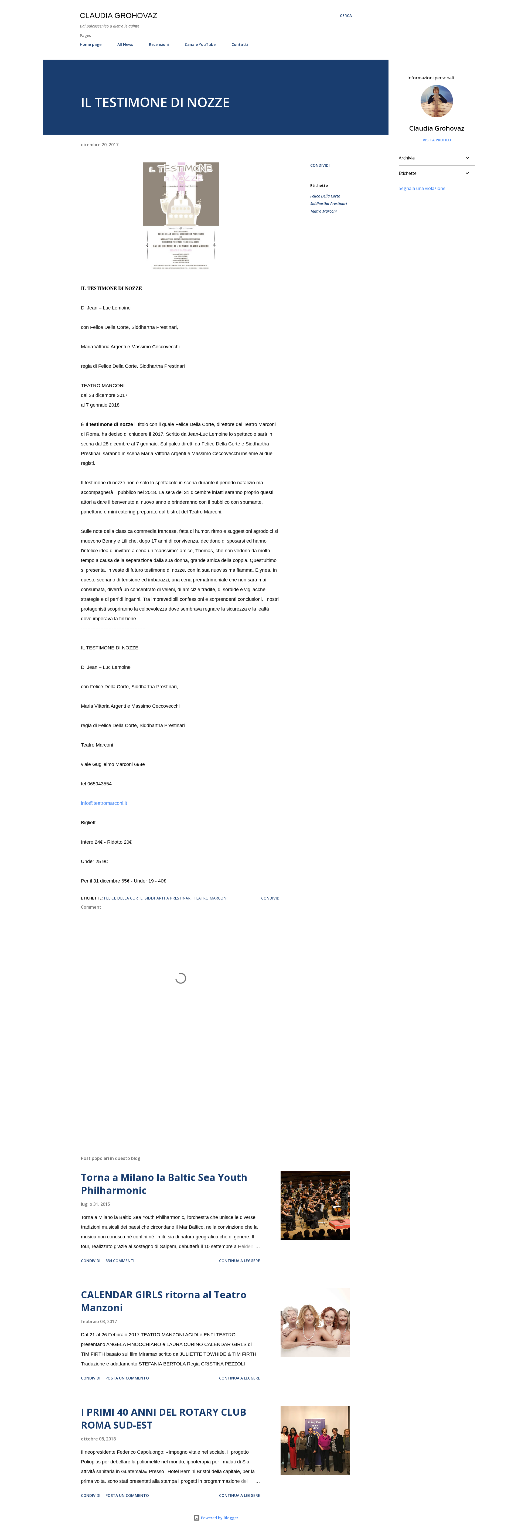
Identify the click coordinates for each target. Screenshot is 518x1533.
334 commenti (119, 1260)
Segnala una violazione (422, 188)
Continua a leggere (239, 1260)
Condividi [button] (320, 165)
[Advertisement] (172, 1088)
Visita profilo (437, 139)
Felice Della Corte (325, 196)
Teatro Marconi (323, 211)
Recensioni (159, 44)
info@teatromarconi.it (104, 803)
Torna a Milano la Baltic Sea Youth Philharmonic (164, 1184)
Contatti (239, 44)
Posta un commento (127, 1378)
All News (125, 44)
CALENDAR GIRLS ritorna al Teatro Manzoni (164, 1301)
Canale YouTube (200, 44)
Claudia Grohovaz (118, 15)
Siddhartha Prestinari (328, 203)
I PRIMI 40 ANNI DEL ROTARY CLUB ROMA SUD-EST (163, 1418)
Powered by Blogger (219, 1517)
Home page (90, 44)
